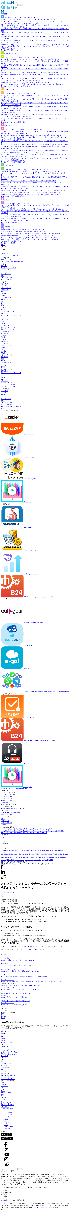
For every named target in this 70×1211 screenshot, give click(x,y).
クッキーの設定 (39, 1207)
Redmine (3, 1097)
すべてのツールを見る (8, 243)
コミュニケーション (7, 892)
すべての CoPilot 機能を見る (10, 222)
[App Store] (6, 1136)
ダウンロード (5, 1077)
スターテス (4, 1056)
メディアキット (6, 1038)
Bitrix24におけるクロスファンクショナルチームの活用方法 (20, 989)
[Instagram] (6, 1161)
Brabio (3, 1091)
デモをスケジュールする (9, 1054)
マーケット (4, 1101)
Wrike (2, 1096)
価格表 (3, 245)
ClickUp (3, 1084)
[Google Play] (7, 1140)
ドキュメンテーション (8, 1079)
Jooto (2, 1094)
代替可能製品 (5, 1067)
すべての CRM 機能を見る (9, 50)
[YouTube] (6, 1156)
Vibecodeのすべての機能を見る (11, 241)
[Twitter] (6, 1151)
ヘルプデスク (5, 1046)
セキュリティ (8, 1126)
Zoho (2, 1087)
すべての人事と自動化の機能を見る (12, 196)
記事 (2, 1061)
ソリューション (6, 1063)
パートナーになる (6, 1114)
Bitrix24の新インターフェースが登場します (15, 997)
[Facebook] (5, 1146)
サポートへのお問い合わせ (9, 1052)
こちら (65, 1203)
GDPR (6, 1125)
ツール (3, 1035)
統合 (2, 408)
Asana (2, 1082)
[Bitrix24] (9, 3)
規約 (5, 1121)
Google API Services (7, 1108)
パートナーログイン (7, 1116)
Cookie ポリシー (6, 1200)
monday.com (4, 1086)
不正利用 (7, 1128)
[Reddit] (6, 1166)
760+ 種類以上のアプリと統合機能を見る (14, 788)
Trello (2, 1089)
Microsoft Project (6, 1092)
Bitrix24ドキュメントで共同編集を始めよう (15, 1005)
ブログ (3, 864)
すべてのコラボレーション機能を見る (13, 122)
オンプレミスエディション (9, 1075)
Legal (6, 1119)
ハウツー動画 (5, 1050)
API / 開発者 (5, 1107)
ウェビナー (4, 1048)
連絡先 (3, 1040)
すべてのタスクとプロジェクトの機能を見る (15, 86)
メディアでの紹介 (6, 1042)
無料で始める (5, 835)
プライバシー (8, 1123)
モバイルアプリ (6, 1103)
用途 (2, 1069)
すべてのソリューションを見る (11, 406)
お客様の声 (4, 1065)
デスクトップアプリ (7, 1105)
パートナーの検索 (6, 1112)
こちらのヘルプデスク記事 (28, 949)
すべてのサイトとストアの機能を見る (13, 162)
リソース (4, 1071)
